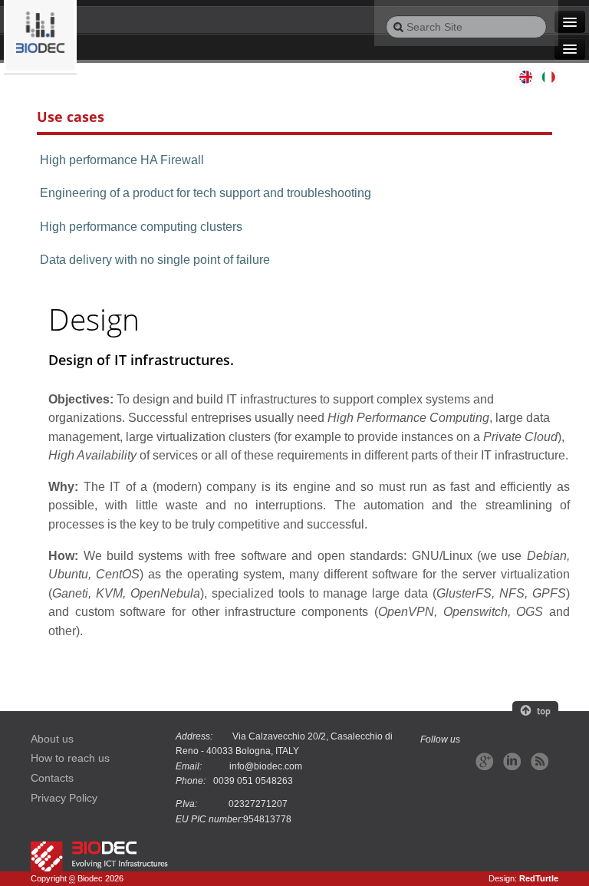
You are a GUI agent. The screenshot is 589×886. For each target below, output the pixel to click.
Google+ (484, 761)
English (524, 77)
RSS (539, 761)
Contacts (52, 778)
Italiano (549, 77)
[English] (40, 36)
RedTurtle (538, 878)
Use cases (70, 116)
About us (52, 739)
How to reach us (70, 758)
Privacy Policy (64, 798)
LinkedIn (512, 761)
